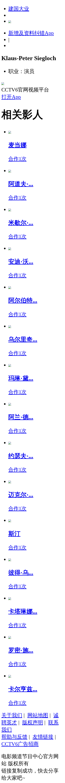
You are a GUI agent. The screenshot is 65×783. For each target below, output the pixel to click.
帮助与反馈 (14, 737)
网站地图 (37, 715)
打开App (11, 97)
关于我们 (11, 715)
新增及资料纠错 (31, 33)
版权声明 (32, 722)
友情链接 (43, 737)
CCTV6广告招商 (20, 744)
